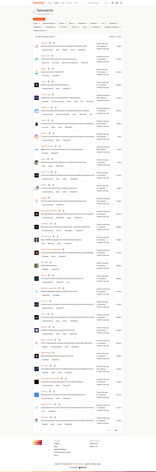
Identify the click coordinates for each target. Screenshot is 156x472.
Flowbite (44, 198)
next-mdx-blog (46, 236)
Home (50, 3)
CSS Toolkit (63, 27)
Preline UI (44, 301)
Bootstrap (45, 153)
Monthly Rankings (60, 449)
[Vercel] (82, 467)
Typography (56, 295)
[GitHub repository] (50, 43)
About (56, 455)
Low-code (45, 127)
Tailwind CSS (45, 56)
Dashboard (112, 23)
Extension (44, 391)
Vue (103, 23)
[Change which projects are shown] (52, 14)
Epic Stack (44, 366)
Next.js (71, 23)
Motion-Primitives (47, 340)
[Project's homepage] (54, 43)
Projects (56, 3)
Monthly (69, 3)
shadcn (61, 23)
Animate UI (45, 417)
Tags (62, 3)
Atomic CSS (45, 62)
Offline (53, 127)
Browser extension (40, 30)
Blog (43, 243)
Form (43, 411)
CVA (42, 262)
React (35, 23)
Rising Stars (94, 443)
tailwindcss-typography (49, 288)
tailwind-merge (46, 353)
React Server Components (70, 62)
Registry (65, 50)
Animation (93, 23)
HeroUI (43, 82)
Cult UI (43, 314)
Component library (48, 23)
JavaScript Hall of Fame (62, 452)
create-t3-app (45, 94)
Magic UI (44, 133)
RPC (82, 101)
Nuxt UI (43, 275)
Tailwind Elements (47, 146)
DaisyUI (43, 69)
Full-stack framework (58, 101)
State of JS (94, 446)
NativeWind (45, 224)
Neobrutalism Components (50, 378)
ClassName (37, 27)
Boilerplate (81, 23)
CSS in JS (75, 27)
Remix (60, 372)
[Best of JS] (39, 3)
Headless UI (45, 107)
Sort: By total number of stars (45, 36)
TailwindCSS (38, 19)
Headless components (112, 27)
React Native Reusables (49, 211)
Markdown (51, 243)
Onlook (43, 120)
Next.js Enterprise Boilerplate (51, 249)
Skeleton (44, 327)
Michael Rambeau (78, 464)
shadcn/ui (44, 43)
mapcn (43, 159)
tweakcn (44, 185)
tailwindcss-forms (47, 404)
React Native (50, 27)
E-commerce (96, 27)
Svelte (85, 27)
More (76, 3)
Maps (43, 166)
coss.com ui (45, 172)
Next (116, 430)
